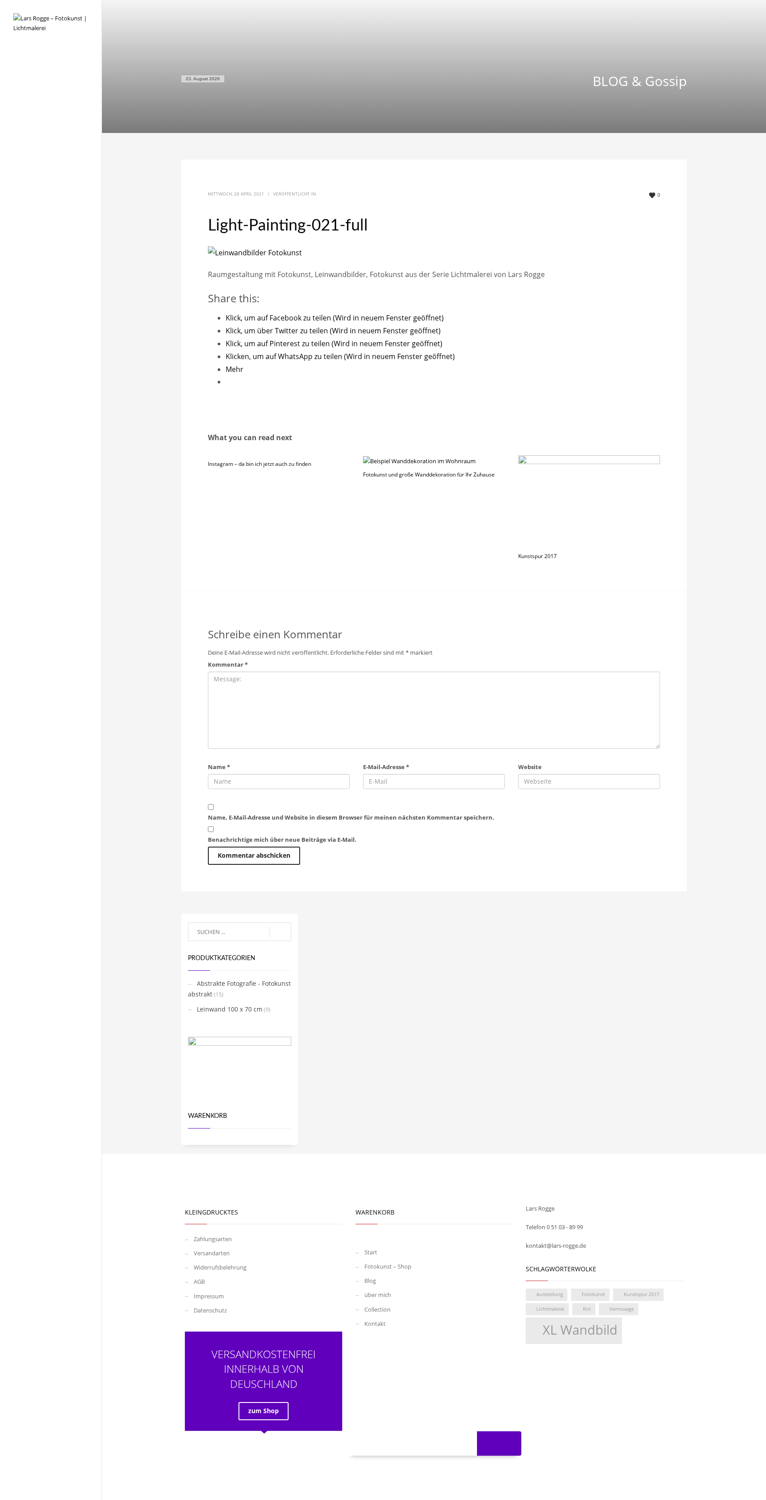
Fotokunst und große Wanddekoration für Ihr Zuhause (429, 474)
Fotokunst (593, 1294)
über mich (28, 129)
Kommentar (228, 664)
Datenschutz (210, 1310)
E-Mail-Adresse (386, 767)
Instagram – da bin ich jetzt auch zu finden (259, 464)
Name (219, 767)
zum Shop (263, 1410)
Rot (587, 1309)
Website (530, 767)
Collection (29, 146)
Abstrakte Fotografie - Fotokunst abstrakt (239, 988)
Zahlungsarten (213, 1239)
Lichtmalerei (550, 1309)
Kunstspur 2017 (537, 556)
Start (20, 76)
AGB (199, 1281)
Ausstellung (549, 1294)
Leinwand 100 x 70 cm (229, 1009)
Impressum (209, 1296)
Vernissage (622, 1309)
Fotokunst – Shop (40, 94)
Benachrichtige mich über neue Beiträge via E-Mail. (282, 840)
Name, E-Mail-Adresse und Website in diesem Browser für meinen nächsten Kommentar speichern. (351, 817)
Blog (20, 111)
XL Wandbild (580, 1330)
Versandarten (212, 1253)
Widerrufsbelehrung (220, 1267)
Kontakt (25, 164)
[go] (280, 932)
